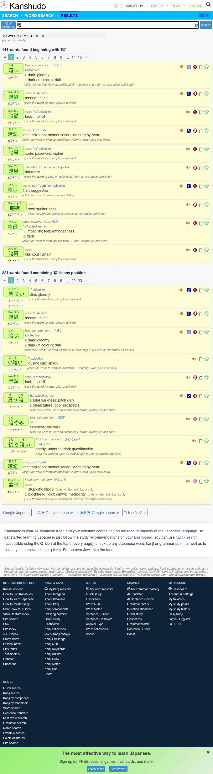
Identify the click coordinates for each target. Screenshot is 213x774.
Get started (118, 769)
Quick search (187, 537)
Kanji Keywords (55, 649)
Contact (8, 659)
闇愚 (55, 221)
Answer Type (94, 624)
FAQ (6, 624)
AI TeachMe (135, 594)
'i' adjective (32, 70)
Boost (48, 673)
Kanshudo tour (13, 589)
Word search (11, 708)
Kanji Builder (53, 654)
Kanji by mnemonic (15, 703)
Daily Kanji (175, 614)
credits (200, 574)
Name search (12, 728)
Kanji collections (55, 629)
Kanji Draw (52, 659)
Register (184, 619)
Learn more (96, 769)
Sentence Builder (97, 614)
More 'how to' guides (17, 609)
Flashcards (52, 624)
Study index (11, 639)
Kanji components (56, 609)
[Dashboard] (116, 5)
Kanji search (11, 693)
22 (74, 280)
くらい (57, 65)
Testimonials (11, 654)
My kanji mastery (59, 589)
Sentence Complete (99, 619)
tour (109, 549)
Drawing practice (56, 614)
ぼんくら (59, 479)
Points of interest (14, 738)
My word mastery (101, 589)
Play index (10, 649)
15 (80, 57)
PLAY (176, 5)
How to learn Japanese (18, 599)
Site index (9, 629)
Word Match (94, 609)
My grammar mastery (144, 589)
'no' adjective (42, 111)
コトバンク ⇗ (134, 512)
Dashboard (143, 537)
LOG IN (194, 5)
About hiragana (55, 594)
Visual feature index (16, 614)
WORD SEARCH (39, 15)
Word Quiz (93, 604)
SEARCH (10, 15)
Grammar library (138, 604)
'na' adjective (33, 167)
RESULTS (69, 15)
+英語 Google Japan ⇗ (54, 512)
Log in (172, 619)
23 (80, 280)
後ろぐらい (72, 439)
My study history (179, 609)
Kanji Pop (51, 668)
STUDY (157, 5)
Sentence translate (15, 713)
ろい (19, 442)
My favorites (176, 599)
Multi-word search (15, 718)
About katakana (55, 599)
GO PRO (174, 624)
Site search (10, 619)
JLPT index (10, 634)
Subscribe (9, 663)
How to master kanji (16, 604)
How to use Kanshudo (18, 594)
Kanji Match (52, 663)
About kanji (52, 604)
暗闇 (61, 417)
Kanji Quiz (51, 644)
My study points (178, 604)
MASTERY (134, 5)
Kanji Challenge (55, 639)
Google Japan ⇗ (17, 512)
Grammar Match (138, 624)
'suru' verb (40, 93)
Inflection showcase (140, 609)
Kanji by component (16, 698)
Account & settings (180, 594)
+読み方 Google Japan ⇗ (98, 512)
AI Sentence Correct (140, 599)
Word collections (97, 629)
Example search (14, 733)
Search (206, 25)
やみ (16, 420)
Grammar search (14, 723)
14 (74, 57)
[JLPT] (122, 5)
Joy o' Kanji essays (57, 634)
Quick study (52, 619)
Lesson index (12, 644)
